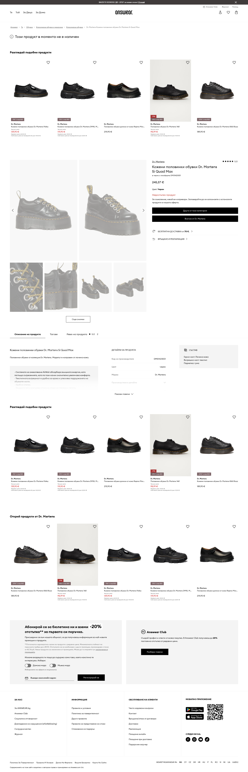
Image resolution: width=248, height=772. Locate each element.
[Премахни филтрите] (236, 2)
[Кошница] (236, 12)
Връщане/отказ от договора (142, 718)
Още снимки (78, 319)
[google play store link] (195, 709)
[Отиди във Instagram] (194, 739)
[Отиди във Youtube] (200, 739)
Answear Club (21, 713)
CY (185, 762)
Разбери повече (155, 652)
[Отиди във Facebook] (188, 739)
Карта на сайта (99, 763)
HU (204, 762)
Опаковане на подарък (83, 729)
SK (224, 762)
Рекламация (135, 729)
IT (208, 762)
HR (199, 762)
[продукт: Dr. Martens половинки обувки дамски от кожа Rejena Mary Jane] (124, 91)
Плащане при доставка (140, 739)
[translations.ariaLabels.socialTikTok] (207, 739)
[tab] (82, 334)
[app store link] (195, 716)
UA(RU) (235, 762)
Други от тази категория (195, 210)
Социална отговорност (25, 718)
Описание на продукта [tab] (27, 334)
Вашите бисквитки (82, 763)
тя (11, 12)
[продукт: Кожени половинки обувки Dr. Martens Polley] (31, 91)
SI (220, 762)
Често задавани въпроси (141, 708)
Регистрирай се (91, 677)
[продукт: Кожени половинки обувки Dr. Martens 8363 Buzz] (217, 91)
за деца (27, 12)
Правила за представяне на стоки (88, 723)
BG (180, 762)
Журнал (18, 734)
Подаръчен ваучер (138, 744)
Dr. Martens (158, 161)
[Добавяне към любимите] (48, 62)
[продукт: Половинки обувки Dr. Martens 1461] (170, 91)
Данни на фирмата (64, 763)
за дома (40, 12)
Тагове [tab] (54, 334)
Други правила (79, 718)
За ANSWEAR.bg (22, 708)
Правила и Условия (44, 763)
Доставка (133, 723)
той (18, 12)
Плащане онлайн (137, 734)
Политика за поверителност (85, 713)
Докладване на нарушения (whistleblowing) (35, 723)
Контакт (132, 713)
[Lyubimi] (228, 12)
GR (194, 762)
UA (229, 762)
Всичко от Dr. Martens (195, 218)
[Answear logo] (124, 12)
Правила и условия (81, 708)
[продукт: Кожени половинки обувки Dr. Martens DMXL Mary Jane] (77, 91)
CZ (190, 762)
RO (216, 762)
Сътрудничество (22, 729)
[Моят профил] (220, 12)
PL (212, 762)
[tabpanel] (124, 367)
